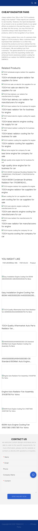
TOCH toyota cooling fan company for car (19, 235)
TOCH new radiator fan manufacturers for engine (19, 225)
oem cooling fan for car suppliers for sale (18, 201)
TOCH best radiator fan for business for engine (18, 111)
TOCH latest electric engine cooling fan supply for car (17, 123)
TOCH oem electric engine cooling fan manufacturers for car (19, 213)
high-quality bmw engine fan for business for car (16, 166)
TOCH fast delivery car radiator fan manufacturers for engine (17, 101)
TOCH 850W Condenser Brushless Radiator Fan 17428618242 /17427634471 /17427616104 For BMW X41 (19, 181)
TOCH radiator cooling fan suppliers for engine (18, 144)
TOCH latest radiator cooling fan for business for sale (18, 135)
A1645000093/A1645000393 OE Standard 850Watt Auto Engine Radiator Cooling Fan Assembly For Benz (17, 360)
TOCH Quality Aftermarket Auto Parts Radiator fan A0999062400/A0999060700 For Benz (18, 327)
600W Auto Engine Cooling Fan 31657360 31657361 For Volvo (16, 426)
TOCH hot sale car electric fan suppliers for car (15, 89)
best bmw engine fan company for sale (17, 154)
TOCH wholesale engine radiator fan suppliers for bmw (18, 78)
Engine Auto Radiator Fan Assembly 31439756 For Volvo (18, 393)
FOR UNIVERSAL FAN (10, 263)
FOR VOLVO (24, 263)
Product (33, 263)
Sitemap (27, 524)
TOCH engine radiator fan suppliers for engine (19, 191)
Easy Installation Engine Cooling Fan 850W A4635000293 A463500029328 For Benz (19, 294)
